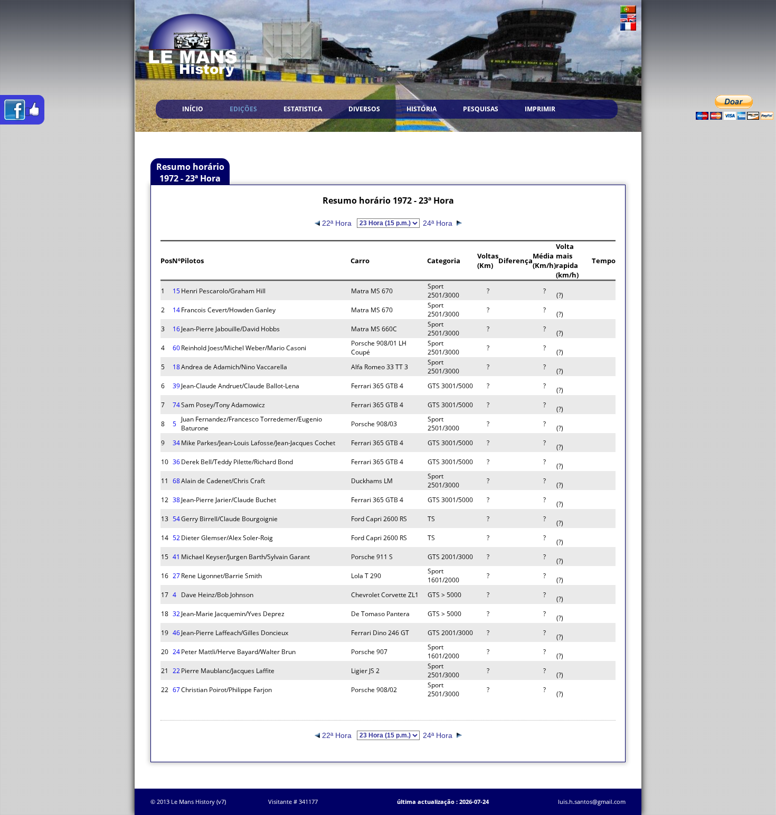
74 (176, 404)
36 (176, 461)
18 (176, 366)
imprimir (540, 108)
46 (176, 632)
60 (176, 347)
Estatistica (302, 108)
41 (176, 556)
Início (192, 108)
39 (176, 385)
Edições (243, 108)
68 (176, 480)
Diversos (364, 108)
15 (176, 290)
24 (176, 651)
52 (176, 537)
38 (176, 499)
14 (176, 309)
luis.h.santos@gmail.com (592, 802)
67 (176, 689)
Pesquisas (480, 108)
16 (176, 328)
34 (176, 442)
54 (176, 518)
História (421, 108)
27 (176, 575)
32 (176, 613)
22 (176, 670)
